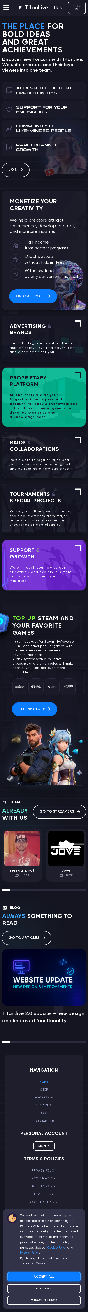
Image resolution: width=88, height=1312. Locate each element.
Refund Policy (44, 1186)
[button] (6, 8)
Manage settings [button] (44, 1300)
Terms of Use (44, 1194)
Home (44, 1081)
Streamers (44, 1105)
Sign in (77, 8)
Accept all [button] (44, 1276)
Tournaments (44, 1121)
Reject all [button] (44, 1288)
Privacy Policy (44, 1170)
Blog (44, 1113)
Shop (44, 1089)
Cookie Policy (44, 1178)
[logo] (32, 8)
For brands (44, 1097)
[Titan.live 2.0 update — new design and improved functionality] (44, 977)
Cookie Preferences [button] (44, 1202)
